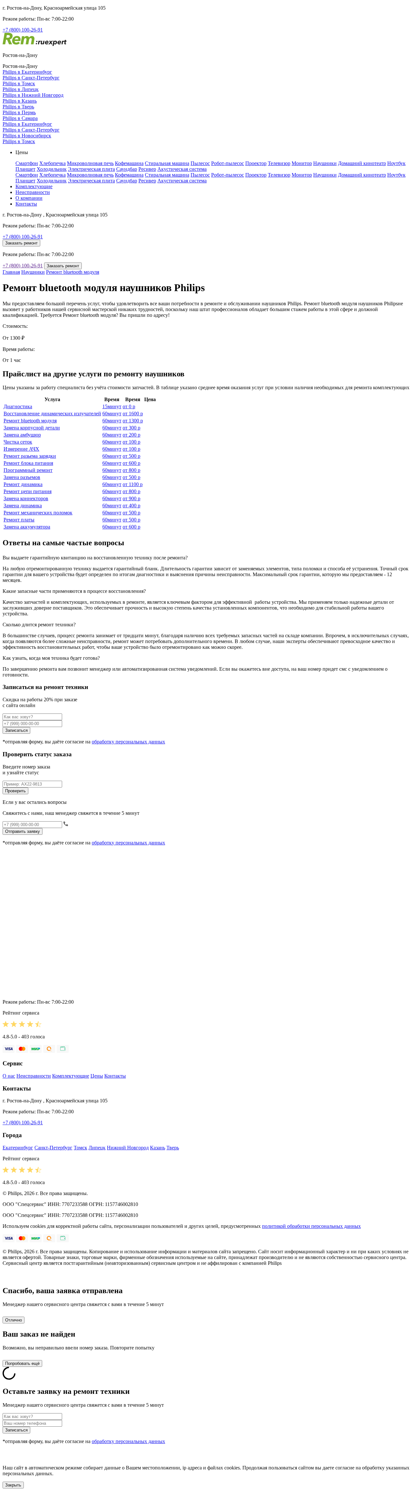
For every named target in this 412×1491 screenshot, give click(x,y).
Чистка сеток (18, 442)
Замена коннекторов (26, 498)
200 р (131, 434)
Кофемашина (129, 163)
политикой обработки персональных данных (311, 1226)
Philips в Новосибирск (27, 135)
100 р (131, 442)
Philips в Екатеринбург (27, 72)
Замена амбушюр (22, 434)
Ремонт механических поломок (38, 512)
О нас (9, 1076)
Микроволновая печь (90, 163)
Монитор (302, 163)
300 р (131, 427)
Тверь (172, 1147)
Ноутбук (396, 163)
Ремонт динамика (23, 484)
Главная (11, 272)
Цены (96, 1076)
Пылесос (200, 163)
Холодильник (52, 169)
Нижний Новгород (128, 1147)
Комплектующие (33, 186)
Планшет (25, 169)
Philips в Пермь (19, 112)
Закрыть (13, 1485)
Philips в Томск (19, 83)
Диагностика (18, 406)
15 (111, 406)
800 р (131, 470)
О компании (28, 198)
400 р (131, 505)
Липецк (97, 1147)
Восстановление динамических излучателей (52, 413)
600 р (131, 463)
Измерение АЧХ (21, 449)
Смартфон (26, 163)
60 (111, 413)
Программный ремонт (28, 470)
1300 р (133, 420)
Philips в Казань (20, 101)
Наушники (325, 163)
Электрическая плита (91, 169)
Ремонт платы (19, 519)
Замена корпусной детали (32, 427)
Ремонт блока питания (28, 463)
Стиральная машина (167, 163)
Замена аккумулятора (27, 526)
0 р (129, 406)
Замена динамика (23, 505)
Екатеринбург (18, 1147)
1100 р (133, 484)
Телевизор (279, 163)
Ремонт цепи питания (28, 491)
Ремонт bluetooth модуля (72, 272)
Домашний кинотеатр (362, 163)
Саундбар (126, 169)
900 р (131, 498)
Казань (157, 1147)
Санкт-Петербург (53, 1147)
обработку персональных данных (128, 741)
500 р (131, 456)
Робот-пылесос (227, 163)
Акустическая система (182, 169)
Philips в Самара (20, 118)
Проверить (15, 790)
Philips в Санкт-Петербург (31, 77)
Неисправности (32, 192)
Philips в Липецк (21, 89)
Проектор (256, 163)
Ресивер (147, 169)
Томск (80, 1147)
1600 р (133, 413)
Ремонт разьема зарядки (30, 456)
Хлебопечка (52, 163)
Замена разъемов (22, 477)
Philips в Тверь (18, 106)
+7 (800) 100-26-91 (23, 29)
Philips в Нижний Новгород (33, 95)
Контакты (26, 204)
